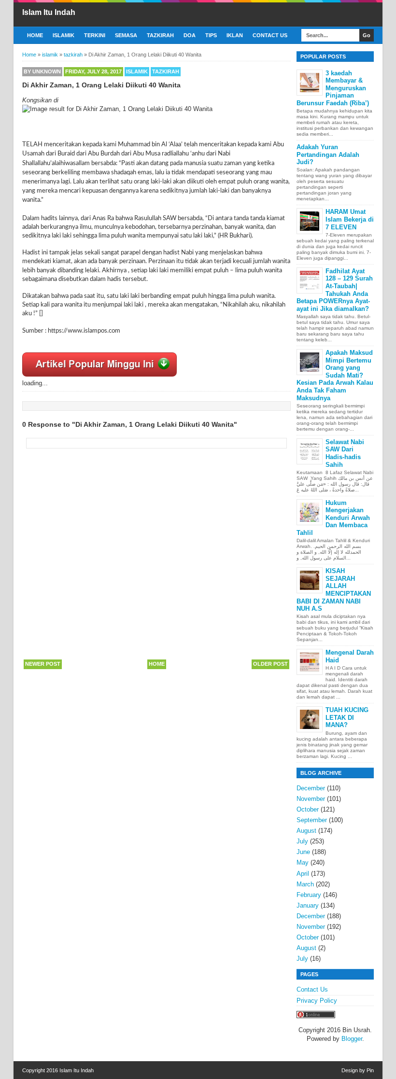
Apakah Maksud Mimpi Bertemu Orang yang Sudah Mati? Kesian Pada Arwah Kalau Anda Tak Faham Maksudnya (335, 375)
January (308, 905)
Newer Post (42, 664)
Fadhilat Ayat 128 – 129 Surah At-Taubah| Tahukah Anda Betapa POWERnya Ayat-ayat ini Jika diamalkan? (335, 289)
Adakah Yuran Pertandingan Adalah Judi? (328, 154)
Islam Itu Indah (48, 12)
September (312, 820)
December (311, 788)
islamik (137, 71)
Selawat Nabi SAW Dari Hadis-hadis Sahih (344, 453)
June (303, 851)
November (311, 798)
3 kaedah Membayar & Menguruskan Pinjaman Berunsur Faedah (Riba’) (333, 88)
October (308, 809)
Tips (211, 35)
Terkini (94, 35)
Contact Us (270, 35)
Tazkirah (160, 35)
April (303, 873)
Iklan (234, 35)
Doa (190, 35)
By (42, 71)
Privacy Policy (317, 1000)
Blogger (351, 1038)
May (303, 862)
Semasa (126, 35)
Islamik (63, 35)
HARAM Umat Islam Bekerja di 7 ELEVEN (349, 219)
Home (35, 35)
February (309, 894)
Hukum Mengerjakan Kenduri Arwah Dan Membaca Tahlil (333, 517)
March (305, 884)
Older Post (270, 664)
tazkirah (165, 71)
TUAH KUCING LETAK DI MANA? (346, 717)
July (302, 841)
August (306, 830)
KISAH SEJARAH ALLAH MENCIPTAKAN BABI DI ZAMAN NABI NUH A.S (334, 589)
